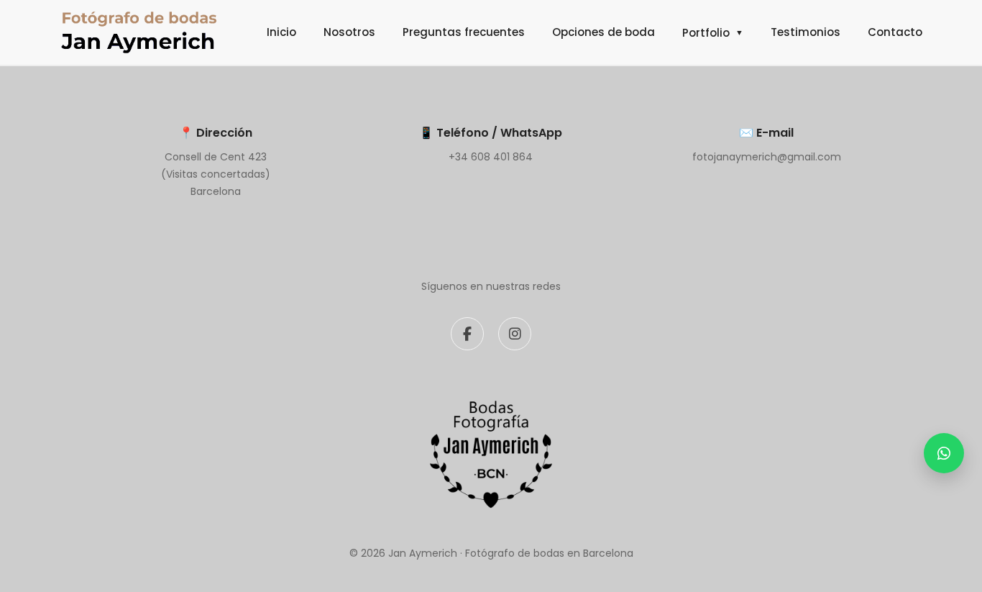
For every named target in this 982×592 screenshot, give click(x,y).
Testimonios (805, 32)
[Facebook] (467, 333)
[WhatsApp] (944, 453)
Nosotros (349, 32)
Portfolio (712, 32)
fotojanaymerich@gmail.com (766, 157)
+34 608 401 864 (491, 157)
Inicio (281, 32)
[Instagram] (514, 333)
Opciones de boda (603, 32)
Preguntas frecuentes (464, 32)
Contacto (895, 32)
